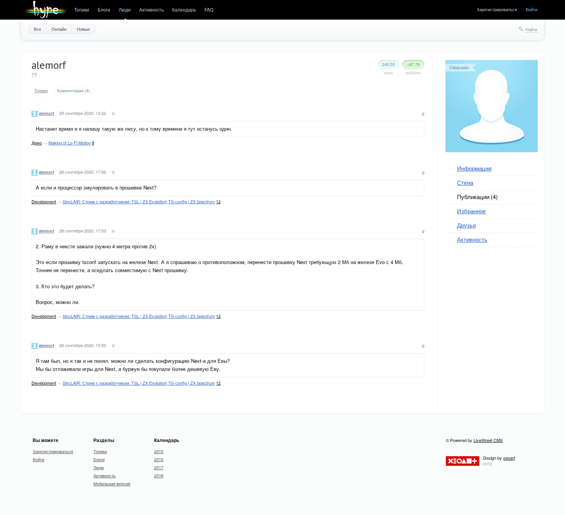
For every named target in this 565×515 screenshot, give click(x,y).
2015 (158, 451)
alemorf (46, 113)
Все (37, 29)
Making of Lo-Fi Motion (69, 143)
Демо (37, 143)
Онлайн (59, 29)
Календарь (184, 9)
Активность (151, 9)
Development (44, 201)
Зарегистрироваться (497, 9)
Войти (531, 9)
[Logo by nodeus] (45, 10)
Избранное (471, 211)
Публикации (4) (477, 197)
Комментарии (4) (73, 90)
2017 (158, 467)
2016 (158, 459)
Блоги (104, 9)
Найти (531, 29)
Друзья (466, 225)
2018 (158, 475)
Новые (83, 29)
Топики (81, 9)
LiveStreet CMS (488, 440)
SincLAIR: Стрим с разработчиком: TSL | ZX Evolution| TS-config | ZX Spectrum (139, 201)
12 (218, 201)
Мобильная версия (111, 483)
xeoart (509, 458)
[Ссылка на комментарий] (113, 114)
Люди (125, 9)
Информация (474, 168)
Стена (465, 182)
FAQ (208, 9)
